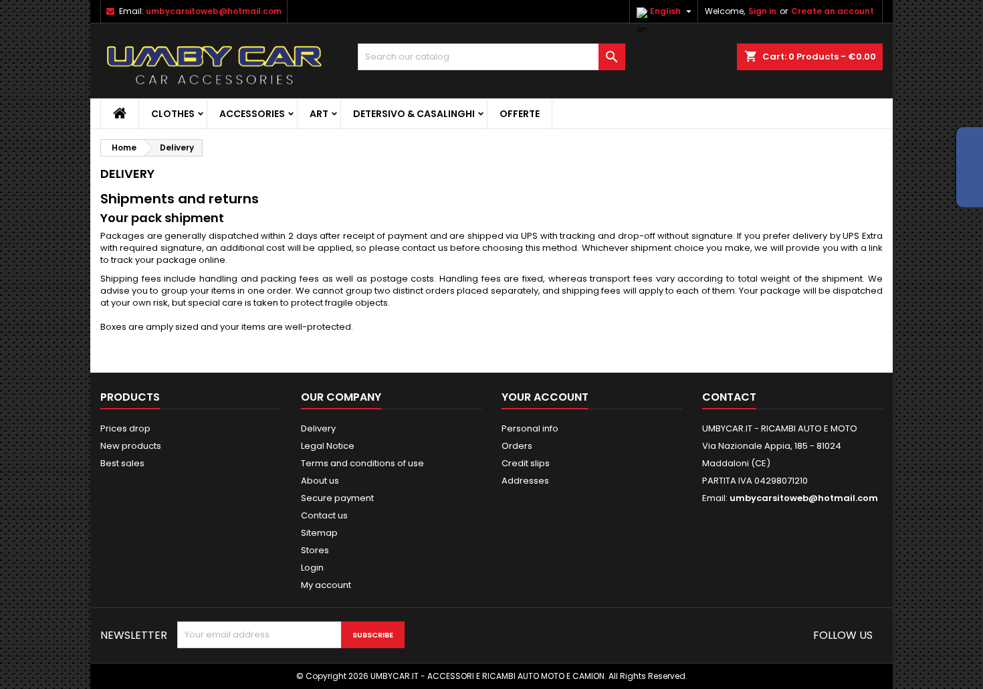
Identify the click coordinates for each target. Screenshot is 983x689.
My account (326, 585)
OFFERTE (520, 113)
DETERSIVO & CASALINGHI (414, 113)
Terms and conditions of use (362, 463)
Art (319, 113)
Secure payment (337, 498)
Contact (729, 397)
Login (312, 567)
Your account (545, 397)
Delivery (318, 428)
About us (320, 480)
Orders (517, 445)
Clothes (173, 113)
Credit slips (526, 463)
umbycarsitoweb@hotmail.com (214, 11)
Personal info (530, 428)
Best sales (122, 463)
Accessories (252, 113)
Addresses (525, 480)
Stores (315, 550)
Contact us (324, 515)
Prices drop (125, 428)
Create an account (832, 11)
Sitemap (319, 532)
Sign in (762, 11)
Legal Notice (327, 445)
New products (130, 445)
